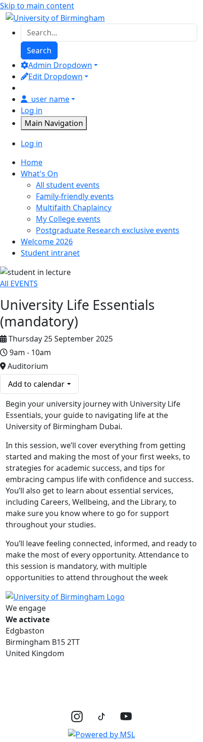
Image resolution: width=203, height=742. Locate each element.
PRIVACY (21, 674)
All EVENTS (19, 283)
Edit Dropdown (55, 76)
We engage (28, 614)
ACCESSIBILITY (107, 674)
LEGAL (58, 674)
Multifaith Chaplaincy (73, 207)
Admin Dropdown (60, 65)
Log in (31, 110)
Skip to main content (37, 5)
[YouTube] (126, 716)
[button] (101, 734)
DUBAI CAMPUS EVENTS (49, 693)
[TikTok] (101, 715)
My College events (68, 219)
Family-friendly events (75, 196)
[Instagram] (77, 716)
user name (50, 99)
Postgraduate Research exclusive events (107, 230)
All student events (68, 185)
